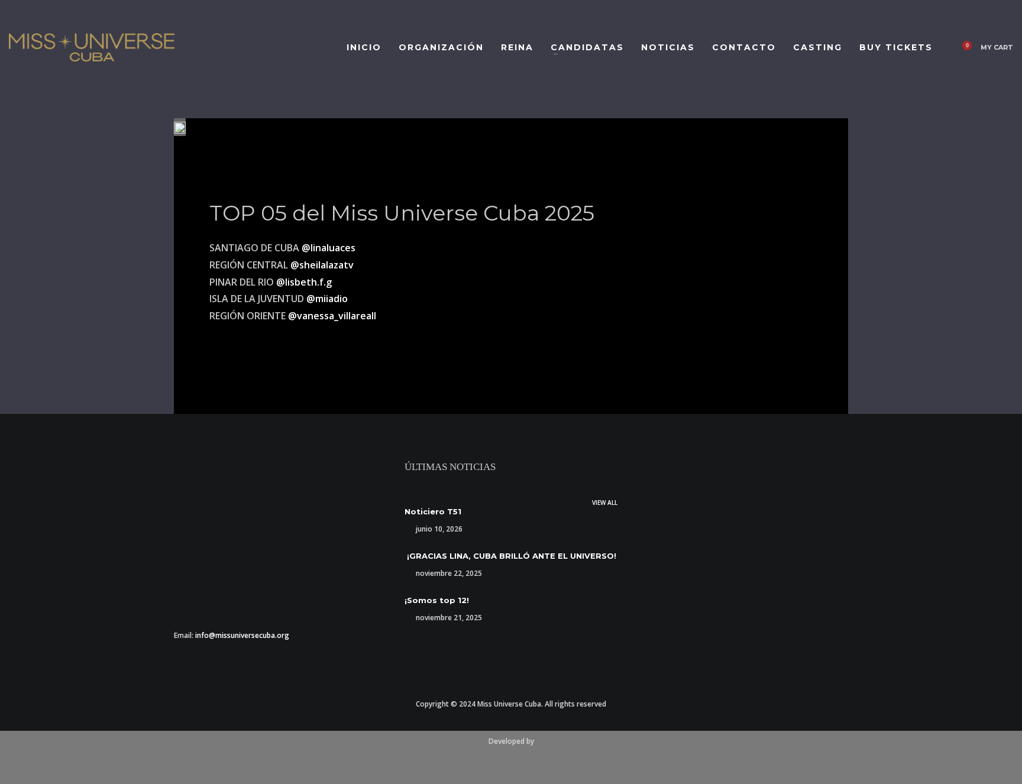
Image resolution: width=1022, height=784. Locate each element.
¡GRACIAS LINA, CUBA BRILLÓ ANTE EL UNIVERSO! (510, 556)
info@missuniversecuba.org (242, 635)
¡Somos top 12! (437, 600)
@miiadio (327, 298)
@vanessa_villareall (332, 315)
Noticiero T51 (433, 511)
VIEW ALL (604, 502)
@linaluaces (328, 247)
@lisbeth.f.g (304, 282)
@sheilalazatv (322, 264)
